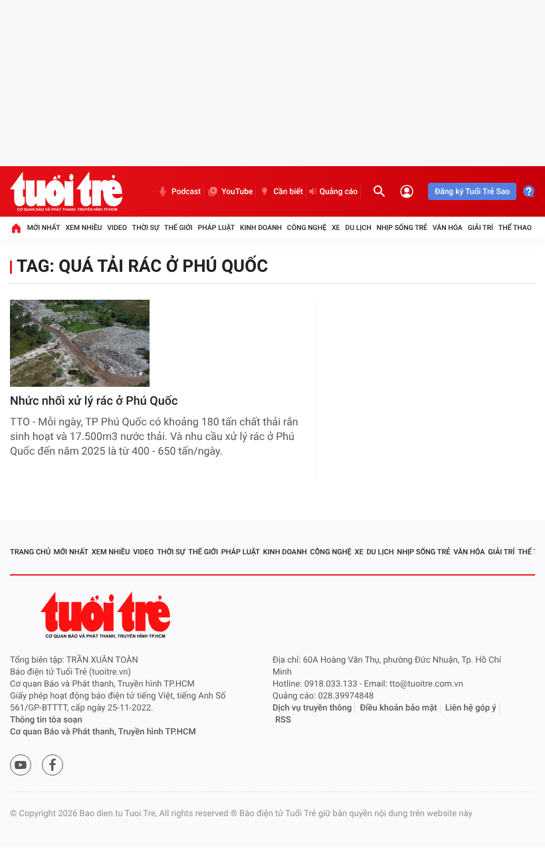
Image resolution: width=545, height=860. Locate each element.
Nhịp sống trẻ (401, 227)
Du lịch (358, 227)
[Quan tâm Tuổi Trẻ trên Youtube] (20, 765)
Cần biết (287, 191)
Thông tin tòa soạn (46, 720)
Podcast (186, 191)
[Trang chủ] (16, 228)
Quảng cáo (339, 191)
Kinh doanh (261, 227)
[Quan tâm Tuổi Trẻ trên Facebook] (52, 765)
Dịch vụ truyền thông (312, 708)
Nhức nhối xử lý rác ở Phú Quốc (93, 401)
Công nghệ (306, 227)
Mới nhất (43, 227)
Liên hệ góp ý (470, 708)
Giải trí (480, 227)
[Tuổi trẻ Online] (107, 615)
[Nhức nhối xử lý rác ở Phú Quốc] (80, 343)
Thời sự (145, 227)
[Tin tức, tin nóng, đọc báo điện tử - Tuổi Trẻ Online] (66, 191)
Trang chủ (30, 552)
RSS (283, 720)
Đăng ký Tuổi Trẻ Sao (472, 191)
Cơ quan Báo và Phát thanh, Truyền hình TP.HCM (103, 732)
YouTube (237, 191)
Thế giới (178, 227)
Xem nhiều (83, 227)
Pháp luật (216, 227)
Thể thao (515, 227)
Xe (336, 227)
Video (117, 227)
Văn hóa (448, 227)
